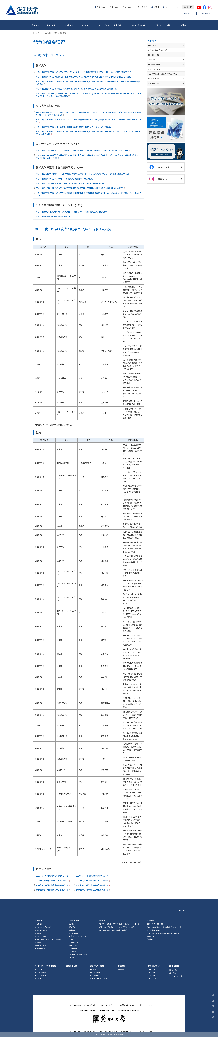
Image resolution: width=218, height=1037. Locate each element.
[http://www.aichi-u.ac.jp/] (109, 1018)
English (168, 7)
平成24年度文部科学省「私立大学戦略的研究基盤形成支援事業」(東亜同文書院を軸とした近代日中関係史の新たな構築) (82, 150)
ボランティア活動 (40, 976)
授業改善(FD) (151, 936)
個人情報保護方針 (89, 1005)
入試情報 (69, 25)
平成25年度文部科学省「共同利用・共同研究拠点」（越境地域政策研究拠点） (65, 178)
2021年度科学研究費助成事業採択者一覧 (52, 885)
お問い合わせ (205, 13)
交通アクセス (189, 13)
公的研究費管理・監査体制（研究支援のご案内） (162, 933)
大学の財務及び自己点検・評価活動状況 (162, 74)
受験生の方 (101, 7)
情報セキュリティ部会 (145, 1005)
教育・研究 (84, 25)
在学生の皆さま (95, 976)
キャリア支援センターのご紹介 (99, 979)
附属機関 (150, 939)
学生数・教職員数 (154, 64)
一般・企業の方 (141, 7)
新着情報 (93, 970)
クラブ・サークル (40, 979)
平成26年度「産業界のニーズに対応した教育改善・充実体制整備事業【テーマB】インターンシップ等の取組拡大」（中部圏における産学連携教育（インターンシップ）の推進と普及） (89, 113)
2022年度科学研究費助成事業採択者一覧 (92, 880)
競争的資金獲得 (154, 78)
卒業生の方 (127, 7)
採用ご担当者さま (95, 973)
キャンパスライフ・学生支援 (110, 25)
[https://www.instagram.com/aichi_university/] (166, 179)
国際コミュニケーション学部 (78, 936)
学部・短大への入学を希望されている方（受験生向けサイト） (117, 924)
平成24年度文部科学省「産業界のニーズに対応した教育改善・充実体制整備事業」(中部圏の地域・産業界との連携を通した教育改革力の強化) (88, 120)
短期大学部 (73, 945)
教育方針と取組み (154, 54)
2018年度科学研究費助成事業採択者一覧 (92, 890)
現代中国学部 (73, 933)
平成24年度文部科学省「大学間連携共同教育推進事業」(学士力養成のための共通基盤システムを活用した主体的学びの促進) (83, 76)
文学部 (71, 939)
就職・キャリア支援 (162, 25)
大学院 (71, 951)
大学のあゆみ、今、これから (157, 50)
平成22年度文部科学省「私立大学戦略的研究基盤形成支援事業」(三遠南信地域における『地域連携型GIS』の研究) (79, 188)
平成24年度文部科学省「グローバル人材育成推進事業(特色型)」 (110, 72)
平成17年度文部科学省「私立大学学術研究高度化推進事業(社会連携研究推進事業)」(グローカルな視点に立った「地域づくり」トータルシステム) (88, 194)
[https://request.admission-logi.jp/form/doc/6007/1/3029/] (166, 128)
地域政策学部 (73, 942)
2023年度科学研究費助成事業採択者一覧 (52, 880)
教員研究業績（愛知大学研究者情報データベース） (163, 927)
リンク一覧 (188, 7)
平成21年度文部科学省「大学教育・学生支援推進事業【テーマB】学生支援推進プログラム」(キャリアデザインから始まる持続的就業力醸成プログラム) (89, 82)
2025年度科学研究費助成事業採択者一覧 (52, 875)
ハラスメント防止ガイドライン (107, 1005)
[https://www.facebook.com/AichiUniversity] (166, 167)
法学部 (71, 924)
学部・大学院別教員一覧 (155, 924)
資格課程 (72, 958)
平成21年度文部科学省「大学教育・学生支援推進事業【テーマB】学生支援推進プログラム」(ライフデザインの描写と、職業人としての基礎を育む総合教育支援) (88, 132)
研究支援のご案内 (153, 930)
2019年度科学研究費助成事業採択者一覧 (52, 890)
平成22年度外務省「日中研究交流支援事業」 (53, 216)
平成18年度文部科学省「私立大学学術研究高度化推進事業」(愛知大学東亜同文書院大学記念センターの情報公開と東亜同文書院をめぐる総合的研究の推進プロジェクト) (88, 156)
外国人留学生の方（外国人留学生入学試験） (112, 930)
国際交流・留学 (138, 25)
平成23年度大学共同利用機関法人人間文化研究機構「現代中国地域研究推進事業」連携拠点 (71, 211)
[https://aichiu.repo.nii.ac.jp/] (166, 101)
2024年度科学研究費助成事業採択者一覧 (92, 875)
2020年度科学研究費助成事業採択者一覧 (92, 885)
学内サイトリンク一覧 (175, 976)
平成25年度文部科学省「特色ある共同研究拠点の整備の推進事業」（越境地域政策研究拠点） (71, 183)
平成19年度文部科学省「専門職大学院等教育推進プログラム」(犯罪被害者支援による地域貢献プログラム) (76, 89)
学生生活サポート (41, 970)
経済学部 (72, 927)
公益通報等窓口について (127, 1005)
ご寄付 (156, 7)
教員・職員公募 (153, 83)
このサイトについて (75, 1005)
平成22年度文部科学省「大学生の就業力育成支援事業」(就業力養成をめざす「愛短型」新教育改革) (73, 127)
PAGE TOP (181, 910)
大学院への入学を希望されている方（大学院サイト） (115, 927)
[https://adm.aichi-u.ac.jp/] (166, 151)
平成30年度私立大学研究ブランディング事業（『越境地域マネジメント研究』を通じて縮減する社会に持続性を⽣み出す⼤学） (82, 174)
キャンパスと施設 (154, 69)
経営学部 (72, 930)
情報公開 (151, 59)
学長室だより (152, 45)
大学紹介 (35, 25)
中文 (177, 7)
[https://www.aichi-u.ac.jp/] (22, 9)
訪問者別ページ (154, 966)
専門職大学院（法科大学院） (78, 954)
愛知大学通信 (173, 970)
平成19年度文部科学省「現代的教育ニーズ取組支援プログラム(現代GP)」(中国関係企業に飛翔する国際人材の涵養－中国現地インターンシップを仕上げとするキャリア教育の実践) (88, 94)
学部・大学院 (52, 25)
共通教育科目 (73, 948)
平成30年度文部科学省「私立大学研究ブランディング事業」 (58, 72)
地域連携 (182, 25)
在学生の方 (114, 7)
